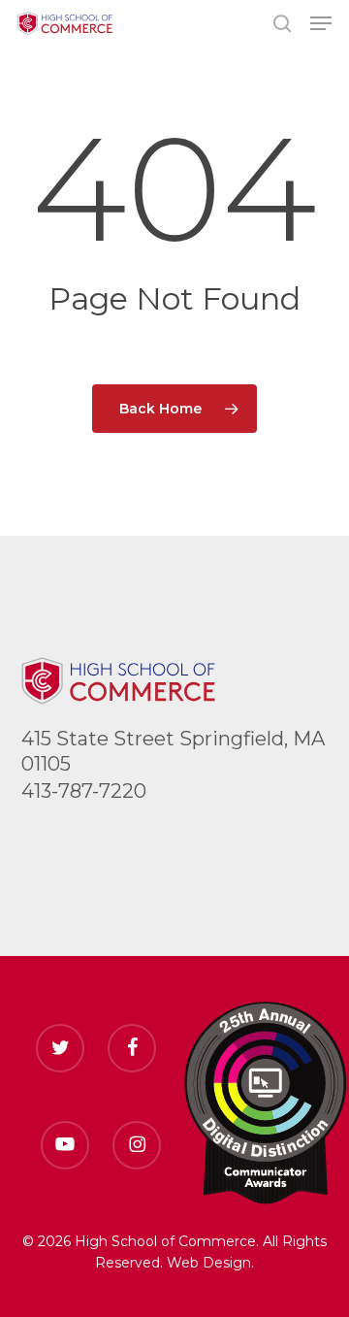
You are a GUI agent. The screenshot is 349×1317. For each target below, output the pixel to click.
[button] (321, 23)
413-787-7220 (83, 791)
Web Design (209, 1262)
